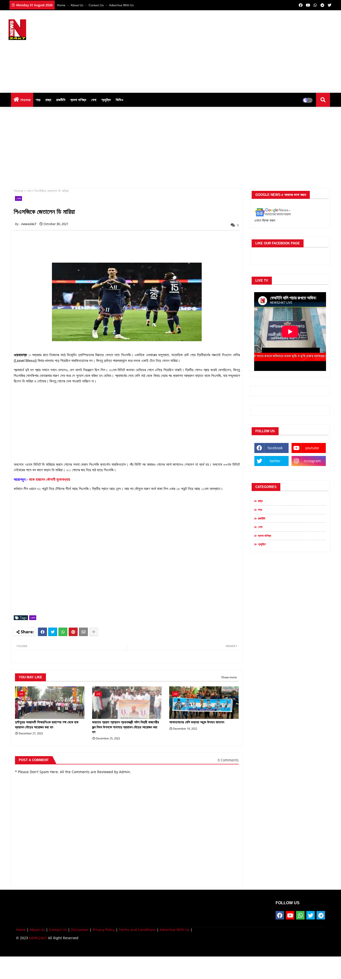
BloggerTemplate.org (113, 948)
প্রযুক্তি (106, 99)
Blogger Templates (51, 948)
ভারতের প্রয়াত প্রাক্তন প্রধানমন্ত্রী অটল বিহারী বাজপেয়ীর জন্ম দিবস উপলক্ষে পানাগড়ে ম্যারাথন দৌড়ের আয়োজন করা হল (125, 727)
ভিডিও (119, 99)
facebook (275, 447)
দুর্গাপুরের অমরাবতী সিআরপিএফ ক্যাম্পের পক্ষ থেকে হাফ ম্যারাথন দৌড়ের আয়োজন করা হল (46, 724)
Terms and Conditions (137, 929)
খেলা (93, 99)
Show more (229, 677)
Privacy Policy (104, 929)
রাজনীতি (60, 99)
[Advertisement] (242, 50)
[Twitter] (52, 632)
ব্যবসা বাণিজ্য (78, 99)
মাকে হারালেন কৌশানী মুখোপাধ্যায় (49, 479)
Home (61, 5)
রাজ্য (48, 99)
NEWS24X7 (38, 937)
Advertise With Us (121, 5)
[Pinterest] (73, 632)
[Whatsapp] (62, 632)
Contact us (97, 5)
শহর (38, 99)
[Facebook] (42, 632)
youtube (312, 447)
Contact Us (58, 929)
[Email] (83, 632)
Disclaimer (80, 929)
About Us (77, 5)
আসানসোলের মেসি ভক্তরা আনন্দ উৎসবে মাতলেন (196, 722)
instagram (312, 460)
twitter (275, 460)
